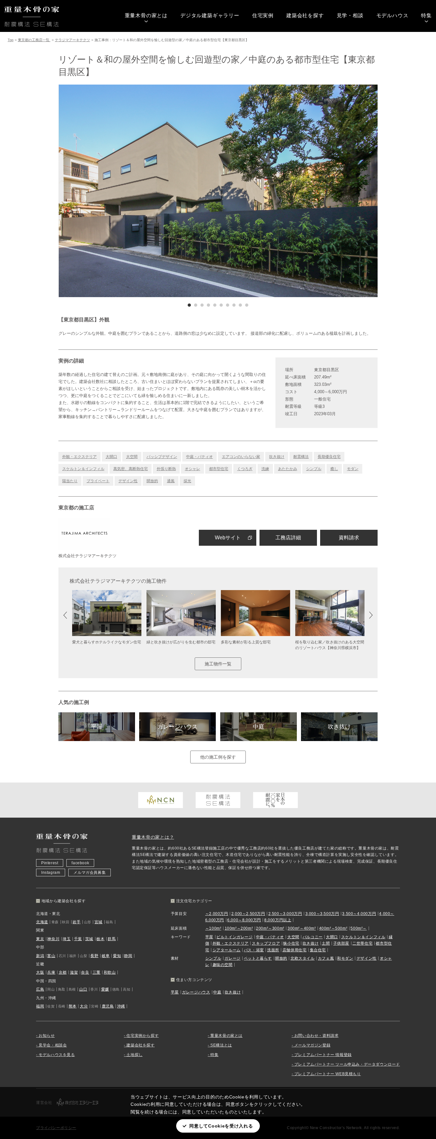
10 (247, 305)
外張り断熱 (166, 469)
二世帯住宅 (362, 943)
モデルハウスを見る (57, 1055)
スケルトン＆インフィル (83, 469)
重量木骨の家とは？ (153, 837)
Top (10, 40)
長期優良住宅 (329, 456)
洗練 (265, 469)
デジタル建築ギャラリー (209, 15)
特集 (426, 15)
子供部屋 (341, 943)
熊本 (73, 1006)
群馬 (112, 939)
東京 (40, 939)
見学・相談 (350, 15)
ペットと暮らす (258, 958)
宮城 (98, 922)
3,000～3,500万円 (322, 913)
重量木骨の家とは (146, 15)
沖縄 (121, 1006)
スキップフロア (266, 943)
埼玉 (67, 939)
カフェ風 (326, 958)
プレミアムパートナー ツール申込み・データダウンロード (347, 1064)
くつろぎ (244, 469)
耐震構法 (301, 456)
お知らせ (47, 1035)
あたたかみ (287, 469)
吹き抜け (276, 456)
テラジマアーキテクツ (72, 40)
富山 (51, 956)
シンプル (313, 469)
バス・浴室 (254, 950)
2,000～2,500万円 (248, 913)
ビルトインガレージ (234, 937)
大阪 (40, 972)
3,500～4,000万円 (359, 913)
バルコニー (313, 937)
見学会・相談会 (53, 1045)
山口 (83, 989)
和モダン (345, 958)
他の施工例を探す (218, 757)
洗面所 (273, 950)
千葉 (78, 939)
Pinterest (49, 863)
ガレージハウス (177, 726)
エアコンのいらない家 (241, 456)
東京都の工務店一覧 (34, 40)
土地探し (134, 1055)
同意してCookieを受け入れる (221, 1125)
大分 (84, 1006)
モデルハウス (392, 15)
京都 (63, 972)
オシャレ (192, 469)
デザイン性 (128, 481)
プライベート (97, 481)
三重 (97, 972)
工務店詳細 (288, 537)
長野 (94, 956)
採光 (187, 481)
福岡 (40, 1006)
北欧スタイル (302, 958)
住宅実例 (263, 15)
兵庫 (51, 972)
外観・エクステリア (79, 456)
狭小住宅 (291, 943)
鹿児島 (108, 1006)
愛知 (117, 956)
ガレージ (232, 958)
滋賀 (74, 972)
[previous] (138, 191)
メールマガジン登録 (312, 1045)
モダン (352, 469)
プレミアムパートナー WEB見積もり (327, 1074)
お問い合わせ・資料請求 (316, 1035)
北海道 (42, 922)
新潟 (40, 956)
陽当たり (70, 481)
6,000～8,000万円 (244, 920)
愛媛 (105, 989)
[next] (298, 191)
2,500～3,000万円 (285, 913)
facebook (80, 863)
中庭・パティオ (199, 456)
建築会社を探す (305, 15)
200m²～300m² (270, 928)
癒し (334, 469)
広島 (40, 989)
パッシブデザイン (162, 456)
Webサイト (228, 537)
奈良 (85, 972)
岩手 (76, 922)
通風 (171, 481)
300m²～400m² (302, 928)
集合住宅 (318, 950)
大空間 (132, 456)
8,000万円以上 (277, 920)
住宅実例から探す (142, 1035)
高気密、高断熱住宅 (130, 469)
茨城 (89, 939)
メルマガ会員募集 (89, 872)
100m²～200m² (239, 928)
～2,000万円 (216, 913)
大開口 (111, 456)
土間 (326, 943)
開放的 (152, 481)
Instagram (50, 872)
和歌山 (110, 972)
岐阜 (106, 956)
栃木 (100, 939)
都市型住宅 (218, 469)
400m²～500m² (333, 928)
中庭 (258, 726)
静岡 (128, 956)
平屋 (96, 726)
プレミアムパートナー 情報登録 (323, 1055)
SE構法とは (221, 1045)
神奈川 (53, 939)
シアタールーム (227, 950)
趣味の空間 (223, 965)
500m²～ (358, 928)
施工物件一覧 (218, 663)
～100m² (213, 928)
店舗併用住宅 (294, 950)
